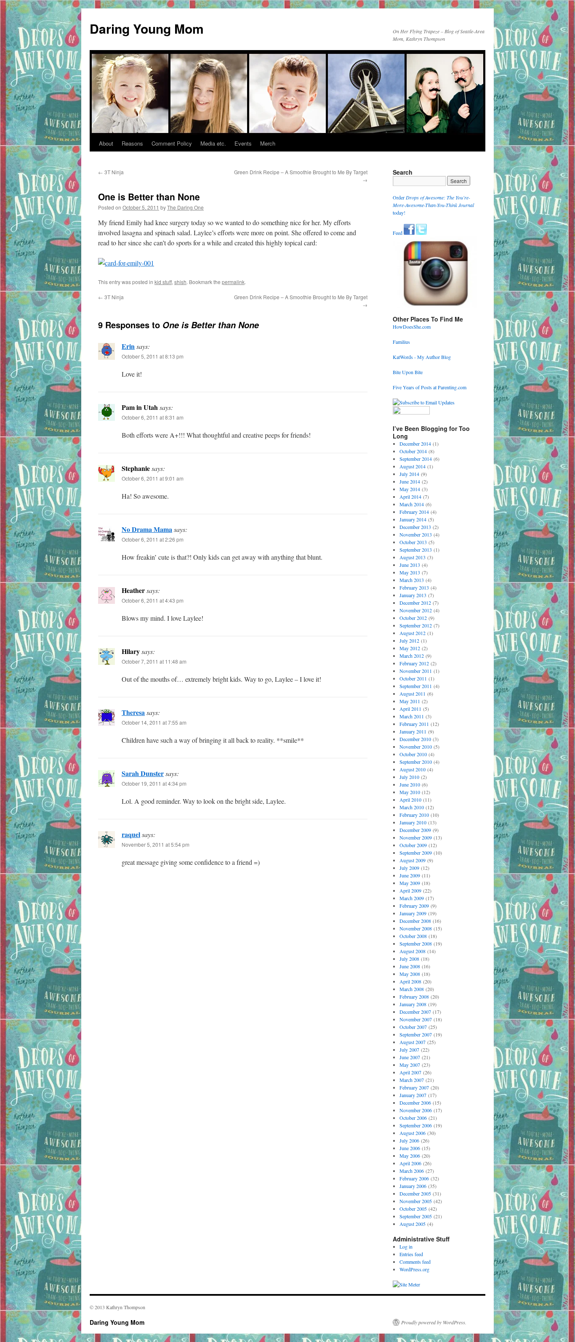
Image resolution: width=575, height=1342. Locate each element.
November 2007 (415, 1019)
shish (180, 281)
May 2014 (409, 489)
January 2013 (412, 595)
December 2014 (415, 443)
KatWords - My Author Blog (422, 356)
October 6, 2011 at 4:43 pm (153, 600)
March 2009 (411, 898)
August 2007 (412, 1042)
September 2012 (415, 625)
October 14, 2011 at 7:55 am (154, 722)
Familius (401, 341)
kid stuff (163, 281)
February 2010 (414, 814)
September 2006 (415, 1125)
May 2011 (409, 701)
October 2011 (413, 678)
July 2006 (409, 1140)
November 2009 (415, 837)
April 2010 (410, 799)
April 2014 (410, 496)
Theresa (133, 712)
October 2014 (413, 451)
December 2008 (415, 920)
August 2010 (412, 769)
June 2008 (409, 966)
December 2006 (415, 1102)
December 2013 (415, 527)
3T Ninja (111, 171)
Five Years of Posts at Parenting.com (429, 387)
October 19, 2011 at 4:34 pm (154, 783)
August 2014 (412, 466)
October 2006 (413, 1117)
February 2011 (414, 723)
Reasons (132, 143)
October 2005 (413, 1208)
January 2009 (412, 913)
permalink (233, 281)
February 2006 (414, 1178)
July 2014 (409, 473)
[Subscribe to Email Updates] (424, 402)
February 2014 (414, 511)
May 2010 (409, 792)
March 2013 (411, 580)
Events (243, 143)
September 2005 (415, 1216)
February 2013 (414, 587)
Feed (397, 232)
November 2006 (415, 1110)
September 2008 (415, 943)
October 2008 (413, 936)
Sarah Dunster (143, 773)
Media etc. (213, 143)
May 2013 (409, 572)
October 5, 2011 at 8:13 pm (153, 356)
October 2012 (413, 617)
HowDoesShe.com (412, 326)
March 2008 (411, 989)
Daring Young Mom (147, 28)
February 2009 (414, 905)
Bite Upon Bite (408, 372)
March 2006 (411, 1170)
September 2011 (415, 686)
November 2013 (415, 534)
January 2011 (412, 731)
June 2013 (409, 564)
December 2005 (415, 1193)
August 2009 (412, 860)
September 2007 (415, 1034)
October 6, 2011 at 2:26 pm (153, 539)
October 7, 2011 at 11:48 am (154, 661)
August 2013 (412, 557)
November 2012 (415, 610)
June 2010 (409, 784)
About (106, 143)
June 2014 (409, 481)
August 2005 (412, 1223)
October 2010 (413, 754)
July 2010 (409, 776)
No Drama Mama (147, 529)
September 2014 (415, 458)
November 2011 (415, 670)
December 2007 (415, 1011)
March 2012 (411, 655)
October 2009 (413, 845)
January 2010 (412, 822)
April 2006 (410, 1163)
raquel (131, 834)
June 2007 (409, 1057)
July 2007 (409, 1049)
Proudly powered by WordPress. (433, 1322)
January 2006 (412, 1186)
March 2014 (411, 504)
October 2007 (413, 1026)
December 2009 (415, 829)
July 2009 (409, 867)
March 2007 (411, 1079)
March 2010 (411, 807)
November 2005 (415, 1201)
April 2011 (410, 708)
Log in (406, 1246)
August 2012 (412, 633)
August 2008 (412, 951)
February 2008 (414, 996)
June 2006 (409, 1148)
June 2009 (409, 875)
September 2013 (415, 549)
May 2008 (409, 973)
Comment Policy (172, 143)
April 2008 (410, 981)
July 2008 (409, 958)
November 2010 (415, 746)
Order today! (433, 205)
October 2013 (413, 542)
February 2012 (414, 663)
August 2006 (412, 1132)
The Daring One (185, 207)
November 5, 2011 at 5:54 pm (155, 844)
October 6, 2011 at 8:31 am (153, 417)
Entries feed (411, 1254)
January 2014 (412, 519)
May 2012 (409, 648)
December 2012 (415, 602)
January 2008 (412, 1004)
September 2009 (415, 852)
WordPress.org (414, 1269)
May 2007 (409, 1064)
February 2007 (414, 1087)
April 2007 (410, 1072)
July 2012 (409, 640)
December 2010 (415, 739)
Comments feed (415, 1261)
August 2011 (412, 693)
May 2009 (409, 883)
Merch (267, 143)
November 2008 (415, 928)
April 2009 (410, 890)
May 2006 (409, 1155)
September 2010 (415, 761)
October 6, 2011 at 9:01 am (153, 478)
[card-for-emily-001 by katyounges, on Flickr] (126, 262)
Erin (128, 346)
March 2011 (411, 716)
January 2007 (412, 1095)
